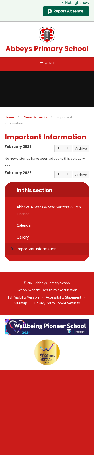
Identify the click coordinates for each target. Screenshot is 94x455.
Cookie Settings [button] (68, 303)
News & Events (35, 117)
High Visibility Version (23, 297)
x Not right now (75, 2)
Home (9, 117)
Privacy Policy (44, 303)
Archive (81, 148)
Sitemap (20, 303)
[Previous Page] (58, 148)
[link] (67, 148)
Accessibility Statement (63, 297)
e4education (67, 290)
